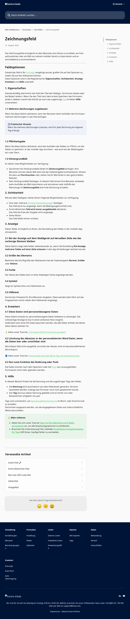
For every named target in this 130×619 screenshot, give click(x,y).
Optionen (31, 545)
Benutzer (9, 540)
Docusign (9, 566)
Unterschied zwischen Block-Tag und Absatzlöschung (53, 355)
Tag (64, 99)
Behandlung (96, 535)
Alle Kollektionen (12, 29)
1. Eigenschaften (114, 44)
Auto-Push (9, 571)
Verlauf (94, 540)
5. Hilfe (110, 61)
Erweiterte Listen (55, 540)
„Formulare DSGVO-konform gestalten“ (47, 332)
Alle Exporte (74, 535)
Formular (30, 72)
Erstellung (31, 535)
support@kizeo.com (72, 606)
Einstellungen (11, 535)
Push (54, 367)
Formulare (26, 29)
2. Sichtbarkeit (113, 48)
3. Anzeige (111, 52)
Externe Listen (54, 535)
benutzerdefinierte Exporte (44, 401)
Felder (29, 540)
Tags (71, 540)
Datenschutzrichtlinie (71, 611)
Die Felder (38, 29)
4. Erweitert (112, 57)
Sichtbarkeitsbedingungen (40, 203)
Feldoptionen (111, 39)
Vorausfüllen (96, 545)
